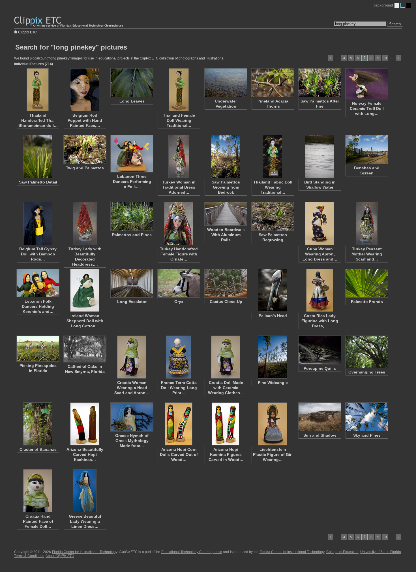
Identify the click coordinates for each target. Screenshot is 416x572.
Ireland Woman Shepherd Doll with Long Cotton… (85, 320)
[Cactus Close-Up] (225, 283)
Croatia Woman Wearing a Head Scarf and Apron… (131, 387)
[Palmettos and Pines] (131, 216)
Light (396, 5)
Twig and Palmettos (85, 168)
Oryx (178, 301)
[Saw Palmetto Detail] (37, 156)
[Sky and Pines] (366, 416)
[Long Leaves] (131, 82)
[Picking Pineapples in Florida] (37, 349)
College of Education (342, 552)
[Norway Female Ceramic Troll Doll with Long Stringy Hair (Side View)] (366, 83)
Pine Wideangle (273, 382)
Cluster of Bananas (38, 449)
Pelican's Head (273, 315)
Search (395, 24)
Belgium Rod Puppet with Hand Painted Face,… (85, 120)
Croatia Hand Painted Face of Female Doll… (38, 521)
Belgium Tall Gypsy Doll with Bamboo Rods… (38, 254)
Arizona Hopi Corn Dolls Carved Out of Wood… (179, 454)
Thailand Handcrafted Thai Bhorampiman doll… (38, 120)
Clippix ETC (27, 31)
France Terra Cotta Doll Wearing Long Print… (179, 387)
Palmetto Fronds (367, 301)
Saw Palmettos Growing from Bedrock (226, 187)
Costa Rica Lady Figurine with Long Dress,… (319, 320)
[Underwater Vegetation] (225, 82)
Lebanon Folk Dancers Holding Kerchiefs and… (38, 306)
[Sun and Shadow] (319, 416)
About (60, 556)
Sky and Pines (367, 435)
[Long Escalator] (131, 283)
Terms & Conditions (29, 556)
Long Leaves (132, 101)
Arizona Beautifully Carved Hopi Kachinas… (85, 454)
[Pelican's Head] (272, 290)
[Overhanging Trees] (366, 352)
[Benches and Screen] (366, 149)
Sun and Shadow (319, 435)
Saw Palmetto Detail (38, 182)
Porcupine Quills (320, 368)
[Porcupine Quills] (319, 350)
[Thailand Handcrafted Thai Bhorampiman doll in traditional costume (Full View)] (37, 89)
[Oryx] (178, 283)
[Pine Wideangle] (272, 357)
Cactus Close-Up (226, 301)
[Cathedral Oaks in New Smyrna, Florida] (84, 349)
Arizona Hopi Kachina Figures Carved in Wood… (226, 454)
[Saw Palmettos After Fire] (319, 82)
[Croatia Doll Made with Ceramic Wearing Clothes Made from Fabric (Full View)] (225, 357)
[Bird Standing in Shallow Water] (319, 156)
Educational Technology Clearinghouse (191, 552)
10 (385, 58)
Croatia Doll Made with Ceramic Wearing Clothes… (226, 387)
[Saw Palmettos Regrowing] (272, 216)
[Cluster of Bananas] (37, 423)
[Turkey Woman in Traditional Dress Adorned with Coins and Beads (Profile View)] (178, 156)
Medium (402, 5)
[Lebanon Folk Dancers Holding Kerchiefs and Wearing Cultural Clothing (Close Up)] (37, 283)
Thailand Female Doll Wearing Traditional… (179, 120)
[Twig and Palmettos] (84, 149)
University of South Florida (380, 552)
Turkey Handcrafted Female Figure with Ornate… (179, 254)
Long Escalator (132, 301)
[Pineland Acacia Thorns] (272, 82)
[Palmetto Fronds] (366, 283)
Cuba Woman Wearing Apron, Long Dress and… (320, 254)
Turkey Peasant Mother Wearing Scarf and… (366, 254)
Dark (408, 5)
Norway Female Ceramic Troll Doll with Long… (367, 108)
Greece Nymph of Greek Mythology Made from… (132, 440)
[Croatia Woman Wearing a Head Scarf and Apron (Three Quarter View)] (131, 357)
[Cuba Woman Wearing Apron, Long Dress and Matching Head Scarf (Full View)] (319, 223)
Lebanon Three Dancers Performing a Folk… (132, 181)
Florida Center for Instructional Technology (84, 552)
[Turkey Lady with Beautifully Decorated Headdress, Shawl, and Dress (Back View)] (84, 223)
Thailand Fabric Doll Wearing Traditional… (272, 187)
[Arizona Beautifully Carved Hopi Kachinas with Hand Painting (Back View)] (84, 423)
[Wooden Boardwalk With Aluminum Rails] (225, 214)
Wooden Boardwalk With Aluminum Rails (226, 234)
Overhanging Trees (366, 372)
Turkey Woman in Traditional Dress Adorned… (179, 187)
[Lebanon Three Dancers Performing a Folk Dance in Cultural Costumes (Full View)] (131, 153)
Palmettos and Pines (132, 234)
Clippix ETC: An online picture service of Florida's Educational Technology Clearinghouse (69, 21)
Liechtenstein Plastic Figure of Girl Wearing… (273, 454)
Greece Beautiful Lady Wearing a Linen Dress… (85, 521)
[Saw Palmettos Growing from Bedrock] (225, 156)
